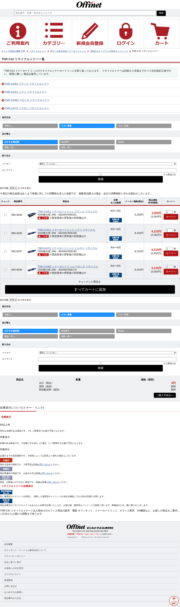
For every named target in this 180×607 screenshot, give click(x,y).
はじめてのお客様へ (13, 592)
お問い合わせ (44, 464)
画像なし (8, 126)
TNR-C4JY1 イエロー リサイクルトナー (27, 108)
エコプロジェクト (12, 574)
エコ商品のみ (169, 175)
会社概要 (8, 544)
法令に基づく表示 (12, 562)
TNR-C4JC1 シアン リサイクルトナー (26, 92)
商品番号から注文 (12, 598)
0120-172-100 (82, 531)
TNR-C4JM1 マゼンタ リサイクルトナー (27, 100)
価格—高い (66, 147)
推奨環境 (8, 580)
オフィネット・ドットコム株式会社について (25, 550)
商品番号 (65, 142)
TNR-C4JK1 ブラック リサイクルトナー (27, 84)
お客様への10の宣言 (14, 568)
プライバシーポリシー (14, 556)
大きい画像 (123, 126)
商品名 (121, 142)
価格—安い (9, 147)
